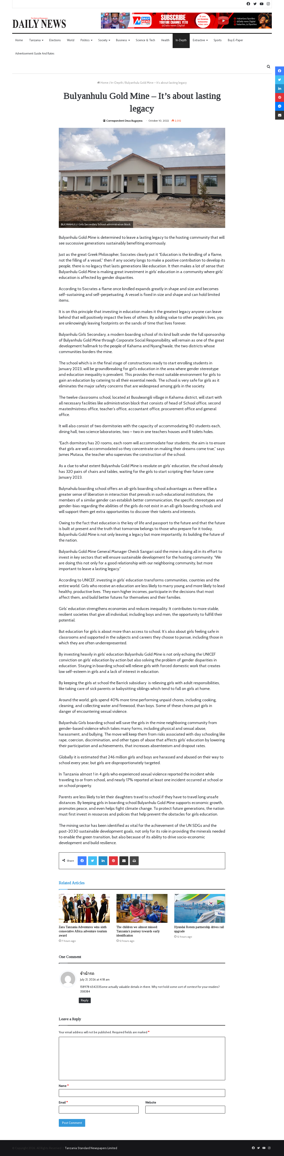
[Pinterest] (113, 860)
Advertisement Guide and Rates (34, 53)
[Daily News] (39, 22)
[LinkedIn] (103, 860)
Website (150, 1102)
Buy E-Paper (235, 40)
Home (19, 40)
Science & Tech (145, 40)
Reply (85, 1000)
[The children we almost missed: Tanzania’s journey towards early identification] (142, 908)
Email (63, 1102)
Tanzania (35, 40)
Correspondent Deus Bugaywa (124, 120)
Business (121, 40)
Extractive (199, 40)
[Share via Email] (123, 860)
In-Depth (181, 40)
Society (102, 40)
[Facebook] (82, 860)
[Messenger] (279, 106)
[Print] (134, 860)
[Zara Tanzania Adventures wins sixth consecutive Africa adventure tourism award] (84, 908)
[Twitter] (92, 860)
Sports (218, 40)
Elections (55, 40)
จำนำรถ (87, 973)
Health (165, 40)
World (70, 40)
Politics (85, 40)
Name (64, 1086)
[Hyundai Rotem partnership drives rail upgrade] (199, 908)
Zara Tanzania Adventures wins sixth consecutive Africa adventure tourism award (83, 931)
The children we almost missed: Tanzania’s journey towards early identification (138, 931)
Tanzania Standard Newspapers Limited (91, 1148)
